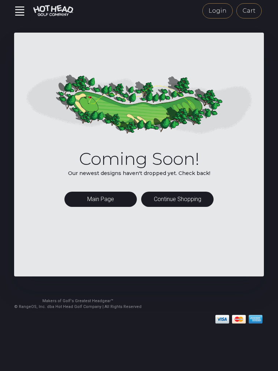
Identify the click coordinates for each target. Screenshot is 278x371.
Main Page (100, 199)
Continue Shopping (177, 199)
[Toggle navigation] (19, 11)
